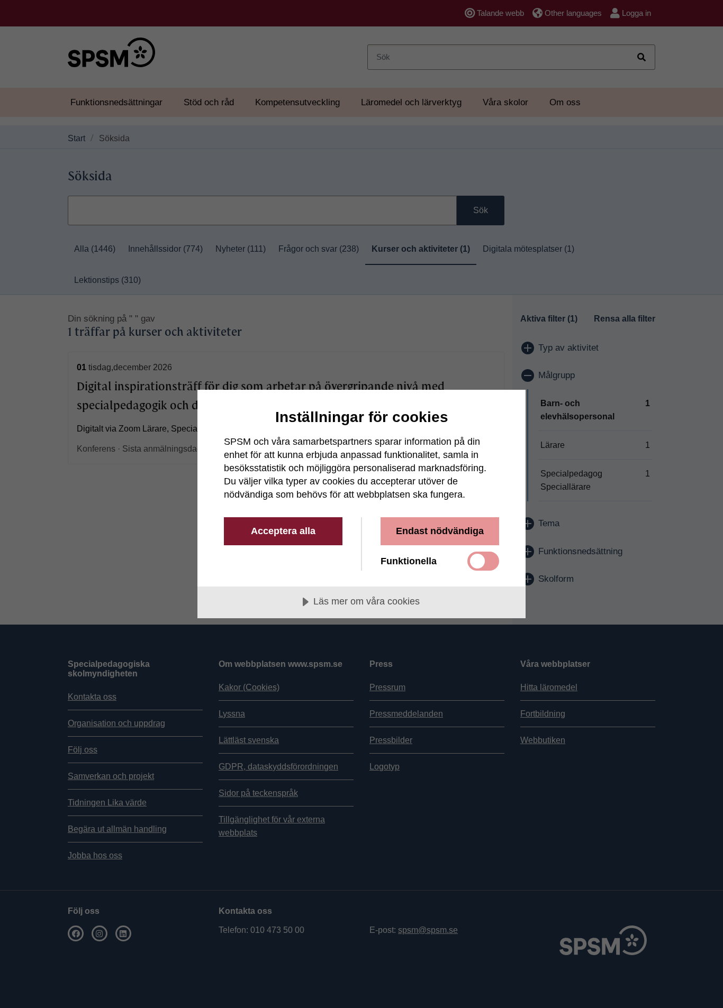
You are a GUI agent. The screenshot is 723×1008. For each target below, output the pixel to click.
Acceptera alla (283, 531)
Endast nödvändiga (440, 531)
